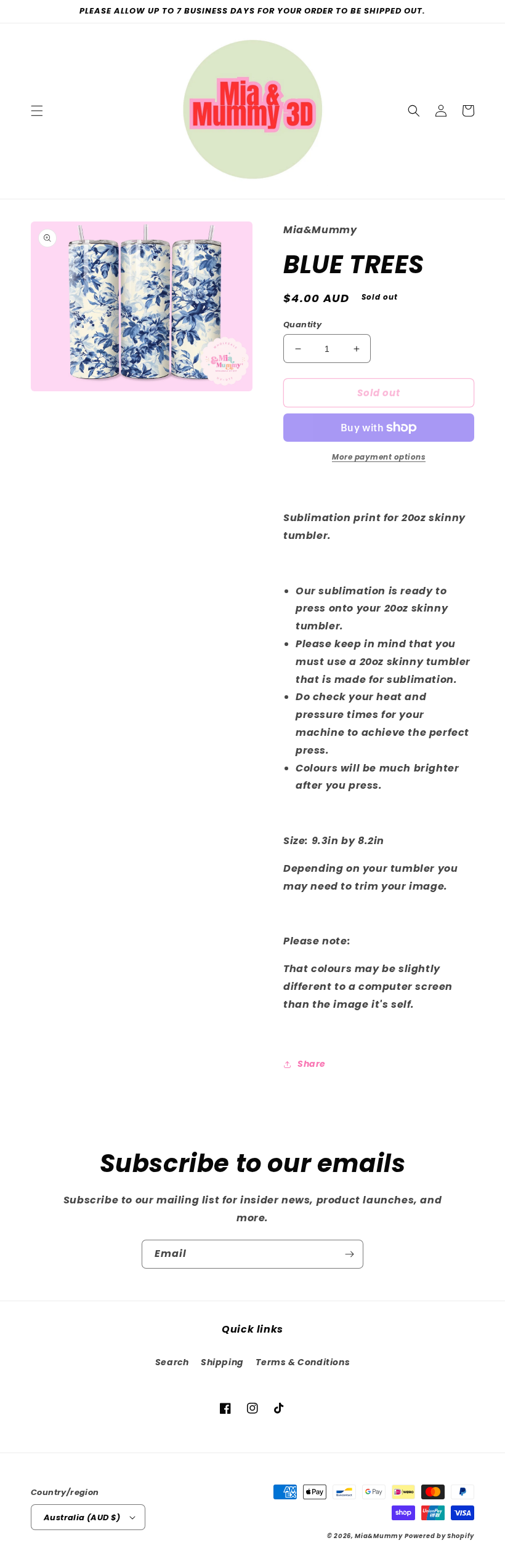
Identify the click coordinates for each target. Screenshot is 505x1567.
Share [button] (311, 1064)
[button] (36, 110)
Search (172, 1362)
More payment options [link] (379, 457)
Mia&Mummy (378, 1536)
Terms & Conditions (303, 1362)
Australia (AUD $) (82, 1517)
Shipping (222, 1362)
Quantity (302, 324)
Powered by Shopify (439, 1536)
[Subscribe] (349, 1254)
